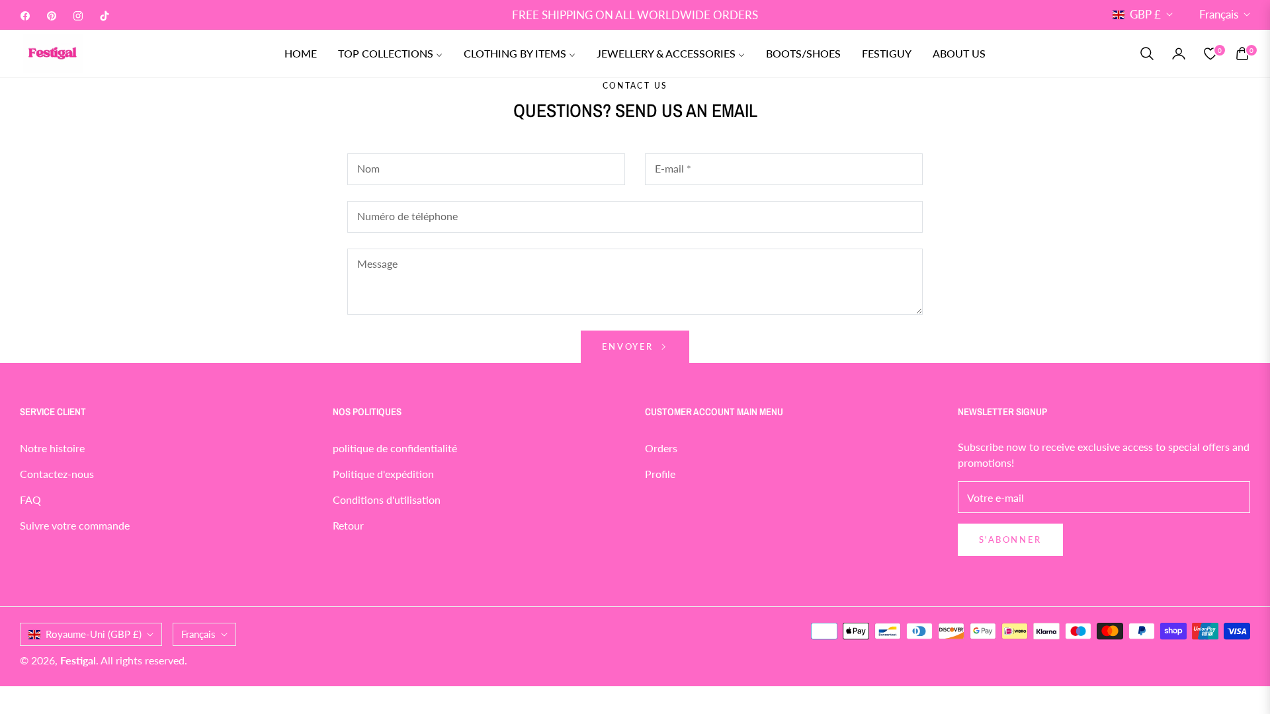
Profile (660, 473)
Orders (661, 448)
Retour (348, 525)
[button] (1147, 53)
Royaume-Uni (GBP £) (94, 634)
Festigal (78, 660)
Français (1218, 14)
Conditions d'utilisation (387, 499)
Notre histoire (52, 448)
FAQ (30, 499)
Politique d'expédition (383, 473)
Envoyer (629, 346)
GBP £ (1145, 14)
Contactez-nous (57, 473)
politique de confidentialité (395, 448)
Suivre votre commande (75, 525)
